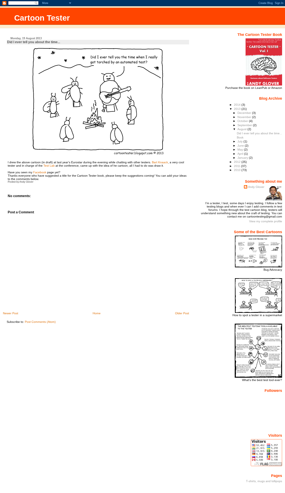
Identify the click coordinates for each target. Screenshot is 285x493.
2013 (237, 109)
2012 (237, 161)
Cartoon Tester (42, 17)
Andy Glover (256, 187)
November (244, 117)
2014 (237, 104)
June (241, 145)
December (244, 112)
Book (240, 137)
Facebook (39, 172)
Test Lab (49, 165)
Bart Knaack (160, 162)
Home (97, 313)
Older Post (182, 313)
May (240, 149)
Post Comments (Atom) (40, 321)
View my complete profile (265, 221)
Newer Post (10, 313)
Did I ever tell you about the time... (33, 42)
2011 (237, 166)
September (245, 125)
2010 (237, 170)
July (240, 141)
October (243, 121)
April (240, 153)
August (242, 129)
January (243, 157)
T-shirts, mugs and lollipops (264, 481)
